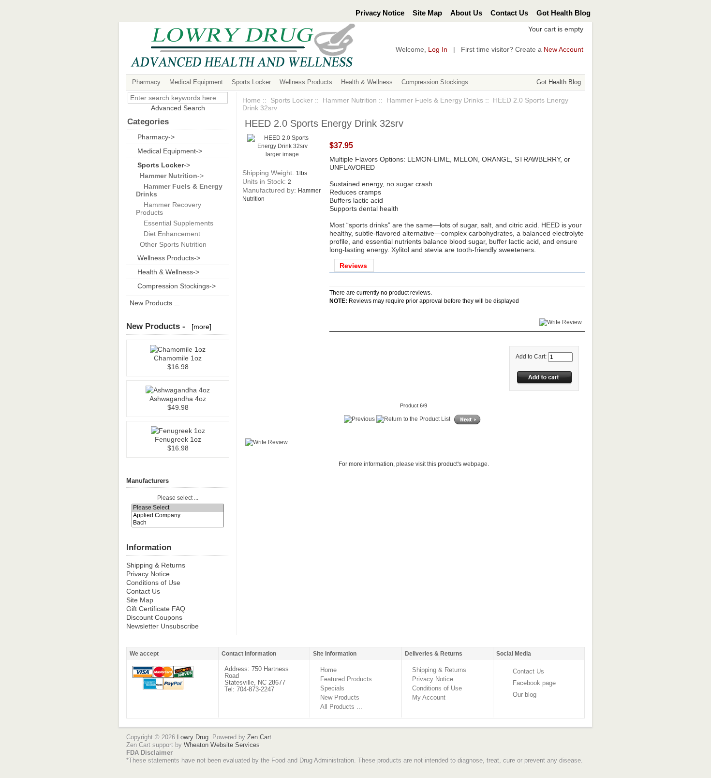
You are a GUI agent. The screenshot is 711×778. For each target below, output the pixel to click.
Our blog (524, 694)
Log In (437, 49)
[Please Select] (178, 507)
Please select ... (177, 497)
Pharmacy (146, 82)
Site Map (427, 13)
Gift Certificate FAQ (155, 609)
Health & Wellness (367, 82)
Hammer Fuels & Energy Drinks (434, 100)
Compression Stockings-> (176, 286)
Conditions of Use (153, 582)
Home (251, 100)
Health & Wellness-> (168, 272)
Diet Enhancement (168, 234)
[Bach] (178, 522)
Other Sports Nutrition (171, 244)
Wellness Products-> (168, 258)
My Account (428, 697)
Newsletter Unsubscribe (162, 626)
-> (163, 165)
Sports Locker (251, 82)
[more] (199, 326)
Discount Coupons (154, 617)
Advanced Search (178, 108)
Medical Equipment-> (169, 151)
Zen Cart (259, 737)
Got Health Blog (563, 13)
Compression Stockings (434, 82)
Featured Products (346, 679)
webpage (475, 464)
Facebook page (534, 683)
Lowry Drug (192, 737)
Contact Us (509, 13)
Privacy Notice (380, 13)
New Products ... (155, 303)
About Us (466, 13)
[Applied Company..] (178, 515)
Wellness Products (306, 82)
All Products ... (341, 706)
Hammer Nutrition (350, 100)
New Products (339, 697)
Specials (332, 688)
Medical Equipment (196, 82)
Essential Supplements (174, 223)
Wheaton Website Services (222, 744)
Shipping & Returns (155, 565)
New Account (563, 49)
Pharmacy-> (156, 137)
